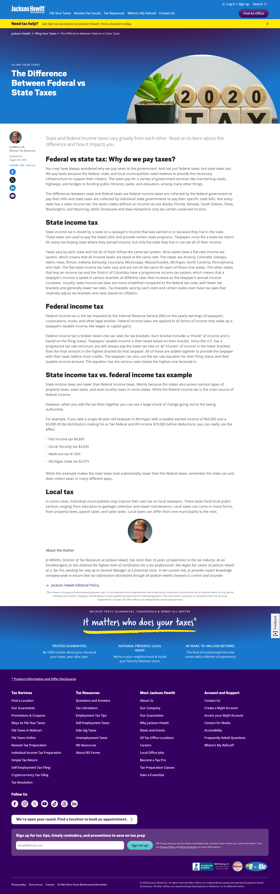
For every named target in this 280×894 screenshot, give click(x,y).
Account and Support (221, 693)
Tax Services (21, 693)
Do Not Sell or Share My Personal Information (82, 884)
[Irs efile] (256, 866)
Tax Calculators (87, 708)
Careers (145, 745)
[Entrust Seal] (237, 866)
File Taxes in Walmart (26, 730)
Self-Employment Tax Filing (30, 767)
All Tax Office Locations (157, 738)
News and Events (152, 730)
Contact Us (212, 700)
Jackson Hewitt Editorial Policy (74, 585)
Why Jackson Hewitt (154, 723)
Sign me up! (140, 845)
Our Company (150, 708)
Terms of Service (188, 847)
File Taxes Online (23, 738)
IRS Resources (86, 745)
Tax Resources (88, 693)
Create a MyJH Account (221, 708)
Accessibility (213, 730)
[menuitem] (260, 4)
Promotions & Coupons (28, 715)
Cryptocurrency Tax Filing (29, 775)
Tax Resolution (22, 782)
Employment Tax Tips (91, 715)
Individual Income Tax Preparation (36, 753)
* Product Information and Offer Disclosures (43, 679)
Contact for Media (217, 723)
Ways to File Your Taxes (28, 723)
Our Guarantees (23, 708)
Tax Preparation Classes (157, 767)
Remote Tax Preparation (28, 745)
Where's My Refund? (219, 745)
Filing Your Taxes (45, 33)
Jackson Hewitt (21, 33)
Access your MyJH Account (223, 715)
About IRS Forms (88, 753)
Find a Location (22, 700)
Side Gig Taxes (86, 730)
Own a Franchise (152, 775)
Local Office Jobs (152, 753)
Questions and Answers (93, 700)
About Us (147, 700)
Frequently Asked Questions (225, 738)
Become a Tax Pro (153, 760)
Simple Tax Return (24, 760)
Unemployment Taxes (91, 738)
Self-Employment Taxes (93, 723)
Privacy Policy (167, 847)
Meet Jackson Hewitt (157, 693)
